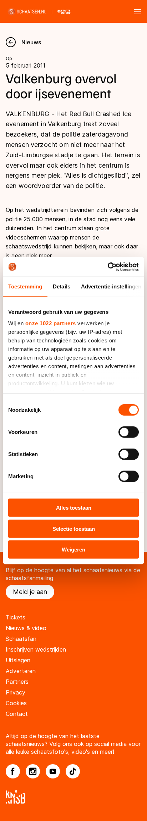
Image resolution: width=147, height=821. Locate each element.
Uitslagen (18, 660)
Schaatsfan (21, 638)
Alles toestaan (73, 508)
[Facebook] (13, 771)
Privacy (15, 692)
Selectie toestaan (73, 528)
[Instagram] (33, 771)
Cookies (16, 703)
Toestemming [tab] (25, 286)
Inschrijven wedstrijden (36, 649)
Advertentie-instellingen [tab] (111, 286)
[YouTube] (53, 771)
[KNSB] (73, 797)
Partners (17, 681)
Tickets (15, 617)
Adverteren (21, 670)
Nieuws (31, 42)
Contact (17, 713)
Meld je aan (30, 591)
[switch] (128, 432)
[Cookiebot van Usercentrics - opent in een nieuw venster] (107, 266)
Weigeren (73, 549)
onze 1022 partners (50, 323)
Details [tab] (61, 286)
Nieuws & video (26, 628)
